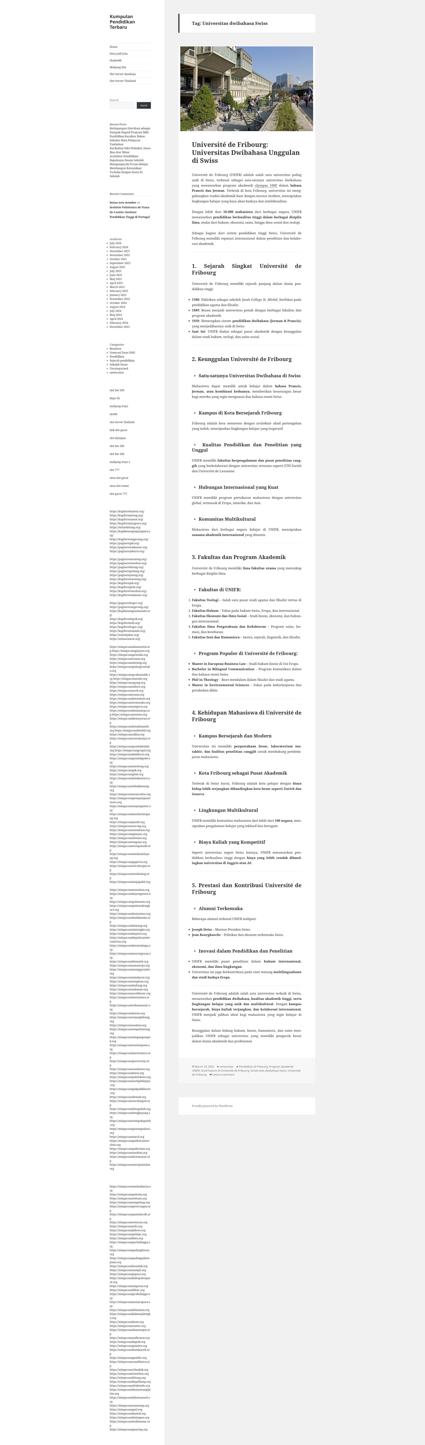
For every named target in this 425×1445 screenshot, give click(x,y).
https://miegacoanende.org (130, 679)
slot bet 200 (117, 390)
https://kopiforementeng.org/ (128, 579)
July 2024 (115, 311)
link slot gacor (119, 430)
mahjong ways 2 (120, 462)
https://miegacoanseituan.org (128, 1198)
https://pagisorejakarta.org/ (127, 551)
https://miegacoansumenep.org (129, 1405)
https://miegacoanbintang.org (128, 925)
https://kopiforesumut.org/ (126, 519)
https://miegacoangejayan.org (131, 651)
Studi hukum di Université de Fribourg (225, 1070)
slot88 (113, 414)
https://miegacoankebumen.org (129, 1310)
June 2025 (116, 275)
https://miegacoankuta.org (126, 1238)
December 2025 (120, 251)
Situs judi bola (119, 53)
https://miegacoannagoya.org (128, 842)
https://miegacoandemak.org (128, 1097)
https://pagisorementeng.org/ (128, 559)
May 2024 (116, 315)
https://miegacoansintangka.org (130, 929)
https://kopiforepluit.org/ (125, 587)
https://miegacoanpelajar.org (128, 1234)
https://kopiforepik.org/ (124, 583)
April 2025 (116, 283)
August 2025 (117, 267)
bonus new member (123, 202)
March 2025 (117, 287)
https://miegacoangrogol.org (133, 750)
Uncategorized (119, 368)
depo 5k (115, 398)
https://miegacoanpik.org (125, 770)
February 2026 (119, 247)
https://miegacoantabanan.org (129, 989)
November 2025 (120, 255)
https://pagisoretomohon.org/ (128, 563)
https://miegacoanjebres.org (127, 1230)
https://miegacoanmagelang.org (130, 1202)
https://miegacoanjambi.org (127, 822)
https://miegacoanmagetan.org (129, 981)
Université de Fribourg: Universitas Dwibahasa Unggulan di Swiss (246, 152)
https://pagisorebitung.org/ (127, 567)
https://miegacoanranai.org (127, 694)
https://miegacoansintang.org (128, 663)
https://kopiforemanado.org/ (128, 631)
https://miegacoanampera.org (128, 706)
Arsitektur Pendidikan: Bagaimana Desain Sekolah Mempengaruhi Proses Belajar (129, 160)
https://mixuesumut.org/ (125, 639)
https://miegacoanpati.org (126, 1409)
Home (113, 47)
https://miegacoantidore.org (127, 686)
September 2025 (120, 263)
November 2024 (120, 299)
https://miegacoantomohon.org (129, 1373)
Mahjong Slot (118, 67)
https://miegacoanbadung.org (128, 985)
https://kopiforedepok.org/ (126, 619)
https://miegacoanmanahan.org (129, 890)
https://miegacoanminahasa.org (130, 830)
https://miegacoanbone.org (127, 1322)
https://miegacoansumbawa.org (130, 1069)
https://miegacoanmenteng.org (129, 766)
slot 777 (114, 470)
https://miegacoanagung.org (127, 682)
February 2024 (119, 323)
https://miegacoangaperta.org (128, 862)
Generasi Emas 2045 (122, 352)
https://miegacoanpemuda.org (129, 655)
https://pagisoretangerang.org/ (129, 607)
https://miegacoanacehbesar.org (130, 993)
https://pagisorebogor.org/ (126, 603)
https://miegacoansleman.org (128, 838)
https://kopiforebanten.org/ (127, 511)
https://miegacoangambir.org (128, 1358)
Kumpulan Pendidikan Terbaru (122, 21)
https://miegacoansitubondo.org (130, 1385)
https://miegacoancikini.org (127, 734)
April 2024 (116, 319)
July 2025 (115, 271)
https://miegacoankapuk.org (127, 1342)
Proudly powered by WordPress (212, 1106)
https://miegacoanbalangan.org (129, 1417)
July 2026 (115, 243)
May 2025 (116, 279)
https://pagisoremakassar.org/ (129, 547)
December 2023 (120, 327)
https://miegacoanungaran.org (129, 1286)
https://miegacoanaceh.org (126, 690)
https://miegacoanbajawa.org (128, 933)
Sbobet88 (116, 60)
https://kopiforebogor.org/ (126, 627)
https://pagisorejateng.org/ (126, 575)
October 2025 (118, 259)
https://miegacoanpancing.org (129, 1429)
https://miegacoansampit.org (128, 1270)
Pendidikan (117, 356)
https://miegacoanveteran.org (128, 1222)
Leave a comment (223, 1074)
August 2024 (117, 307)
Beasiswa (115, 348)
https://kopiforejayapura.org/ (128, 523)
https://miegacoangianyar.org (128, 834)
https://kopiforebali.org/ (125, 623)
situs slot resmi (119, 486)
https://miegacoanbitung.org (128, 1377)
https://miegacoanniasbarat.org (130, 977)
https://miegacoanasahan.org (128, 1025)
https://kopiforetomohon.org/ (128, 591)
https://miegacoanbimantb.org (129, 961)
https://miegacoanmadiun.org (128, 1153)
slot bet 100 (117, 454)
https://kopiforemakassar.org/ (128, 595)
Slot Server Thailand (123, 81)
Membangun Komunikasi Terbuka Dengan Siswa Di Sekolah (126, 172)
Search (114, 100)
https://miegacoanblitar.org (127, 1290)
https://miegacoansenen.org (129, 714)
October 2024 (118, 303)
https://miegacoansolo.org (126, 1226)
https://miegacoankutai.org (127, 1073)
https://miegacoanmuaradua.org (130, 794)
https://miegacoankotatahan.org (130, 698)
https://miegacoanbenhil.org (133, 730)
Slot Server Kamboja (123, 74)
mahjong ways (119, 406)
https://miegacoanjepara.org (128, 1274)
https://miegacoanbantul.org (128, 1413)
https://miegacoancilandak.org (129, 1369)
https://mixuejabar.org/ (124, 635)
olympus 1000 (266, 185)
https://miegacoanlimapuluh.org (130, 1109)
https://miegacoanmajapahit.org (130, 882)
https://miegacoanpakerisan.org (130, 1149)
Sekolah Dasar (119, 364)
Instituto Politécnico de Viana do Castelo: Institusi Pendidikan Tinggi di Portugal (130, 212)
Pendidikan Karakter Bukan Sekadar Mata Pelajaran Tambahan (127, 140)
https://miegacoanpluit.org (126, 774)
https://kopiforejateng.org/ (126, 515)
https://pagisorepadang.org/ (127, 571)
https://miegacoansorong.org (128, 826)
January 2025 (118, 295)
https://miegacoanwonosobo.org (130, 702)
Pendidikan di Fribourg (253, 1066)
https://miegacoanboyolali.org (129, 1266)
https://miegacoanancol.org (127, 1137)
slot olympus (118, 438)
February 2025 (119, 291)
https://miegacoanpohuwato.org (130, 902)
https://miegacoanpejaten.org (128, 1346)
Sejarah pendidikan (122, 360)
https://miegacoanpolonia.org (128, 1194)
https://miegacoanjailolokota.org (130, 1077)
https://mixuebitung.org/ (125, 527)
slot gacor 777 (118, 494)
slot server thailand (122, 422)
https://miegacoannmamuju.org (130, 965)
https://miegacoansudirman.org (130, 1338)
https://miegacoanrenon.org (127, 659)
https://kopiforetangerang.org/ (129, 539)
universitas (117, 372)
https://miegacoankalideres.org (129, 754)
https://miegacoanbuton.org (127, 1013)
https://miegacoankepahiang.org (130, 1381)
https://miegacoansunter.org (128, 1326)
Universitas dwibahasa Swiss (268, 1070)
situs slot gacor (119, 478)
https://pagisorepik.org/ (124, 543)
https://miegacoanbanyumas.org (130, 914)
